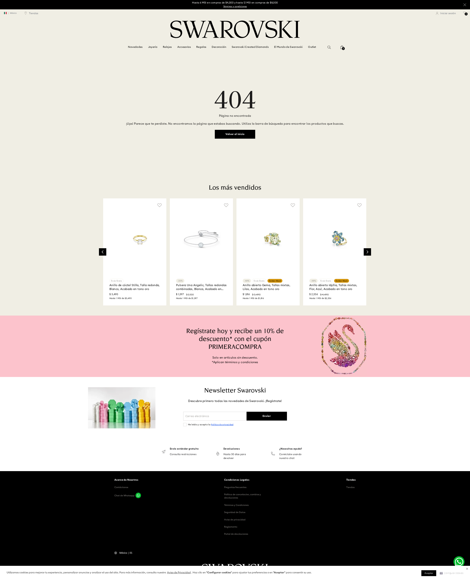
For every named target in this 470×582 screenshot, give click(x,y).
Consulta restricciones (183, 454)
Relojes (167, 47)
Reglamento (230, 527)
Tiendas (350, 487)
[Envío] (163, 452)
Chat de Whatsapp (124, 495)
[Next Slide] (367, 252)
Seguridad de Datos (234, 512)
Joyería (152, 47)
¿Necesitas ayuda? (290, 449)
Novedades (135, 47)
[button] (467, 569)
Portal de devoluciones (236, 534)
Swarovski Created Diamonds (250, 47)
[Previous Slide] (102, 252)
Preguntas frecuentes (235, 487)
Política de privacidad (222, 425)
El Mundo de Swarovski (288, 47)
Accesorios (184, 47)
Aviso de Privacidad (179, 572)
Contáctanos (121, 487)
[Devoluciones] (217, 454)
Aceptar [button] (428, 573)
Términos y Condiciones (236, 505)
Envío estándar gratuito (184, 449)
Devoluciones (231, 449)
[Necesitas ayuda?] (273, 454)
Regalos (201, 47)
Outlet (312, 47)
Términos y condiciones (235, 7)
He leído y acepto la (211, 424)
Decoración (219, 47)
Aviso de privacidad (234, 520)
